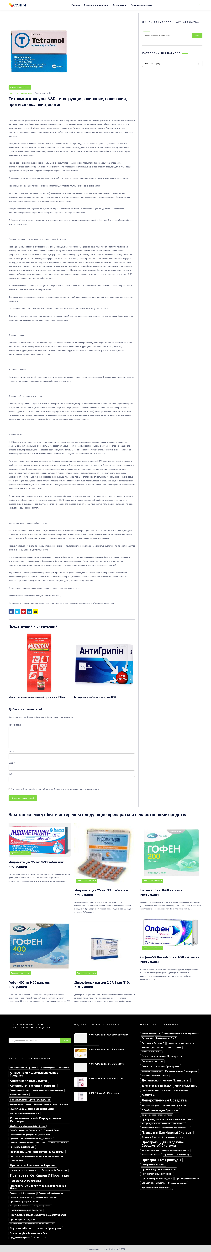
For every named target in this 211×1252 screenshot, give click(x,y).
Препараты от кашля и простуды (39, 1175)
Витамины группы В (153, 1043)
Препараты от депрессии (54, 1170)
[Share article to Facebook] (11, 611)
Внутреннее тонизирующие (151, 1052)
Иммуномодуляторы (186, 1086)
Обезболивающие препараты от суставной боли (30, 1135)
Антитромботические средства (28, 1080)
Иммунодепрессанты (20, 1104)
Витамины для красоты (153, 1047)
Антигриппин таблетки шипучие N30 (95, 697)
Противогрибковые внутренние (157, 1174)
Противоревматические (19, 87)
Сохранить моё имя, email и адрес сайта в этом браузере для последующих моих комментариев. (55, 789)
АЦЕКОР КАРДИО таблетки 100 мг (106, 1078)
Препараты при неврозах (46, 1197)
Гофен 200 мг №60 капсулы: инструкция (162, 892)
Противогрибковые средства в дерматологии (38, 1214)
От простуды (119, 5)
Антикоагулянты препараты (55, 1068)
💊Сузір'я (17, 5)
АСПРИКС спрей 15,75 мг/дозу (104, 1093)
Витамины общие (174, 1048)
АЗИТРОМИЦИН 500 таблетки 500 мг (107, 1049)
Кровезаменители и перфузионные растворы (35, 1120)
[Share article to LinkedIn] (29, 611)
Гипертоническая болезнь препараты (47, 1090)
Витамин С (147, 1038)
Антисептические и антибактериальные (181, 1034)
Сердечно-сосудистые (96, 5)
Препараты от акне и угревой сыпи (24, 1170)
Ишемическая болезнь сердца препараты (32, 1109)
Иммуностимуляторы (45, 1104)
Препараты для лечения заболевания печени (27, 1143)
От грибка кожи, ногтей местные (157, 1115)
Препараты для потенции (22, 1147)
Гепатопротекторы (152, 1061)
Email (12, 763)
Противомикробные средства (157, 1178)
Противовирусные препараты (159, 1169)
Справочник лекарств (153, 1183)
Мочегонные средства (174, 1105)
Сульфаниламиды (177, 1183)
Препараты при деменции (51, 1193)
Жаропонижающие (19, 1095)
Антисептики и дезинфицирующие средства (34, 1074)
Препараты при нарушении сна (21, 1197)
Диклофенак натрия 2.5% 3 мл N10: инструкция (102, 984)
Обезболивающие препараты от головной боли (34, 1130)
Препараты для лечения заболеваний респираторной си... (166, 1128)
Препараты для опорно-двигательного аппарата (162, 1137)
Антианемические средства (24, 1068)
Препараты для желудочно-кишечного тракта (168, 1119)
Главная (75, 5)
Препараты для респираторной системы (37, 1151)
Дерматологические (142, 5)
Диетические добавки (156, 1085)
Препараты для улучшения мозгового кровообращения (36, 1156)
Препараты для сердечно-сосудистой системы (163, 1143)
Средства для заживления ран (28, 1233)
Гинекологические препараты (160, 1066)
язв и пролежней (40, 1238)
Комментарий (15, 725)
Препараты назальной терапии (33, 1165)
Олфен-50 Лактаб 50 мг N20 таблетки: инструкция (170, 959)
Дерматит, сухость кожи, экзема (155, 1075)
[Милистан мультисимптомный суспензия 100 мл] (39, 692)
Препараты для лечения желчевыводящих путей (31, 1139)
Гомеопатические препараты (152, 1071)
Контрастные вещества (150, 1090)
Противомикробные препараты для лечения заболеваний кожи (32, 1224)
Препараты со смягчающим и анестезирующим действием (30, 1206)
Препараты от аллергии (150, 1150)
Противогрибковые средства (26, 1210)
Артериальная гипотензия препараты (33, 1085)
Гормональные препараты (181, 1071)
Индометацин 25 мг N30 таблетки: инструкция (101, 892)
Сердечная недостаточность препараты (35, 1228)
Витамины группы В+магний (181, 1043)
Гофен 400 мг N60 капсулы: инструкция (30, 984)
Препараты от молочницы (25, 1181)
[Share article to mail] (35, 611)
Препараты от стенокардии (22, 1193)
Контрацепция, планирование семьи (175, 1090)
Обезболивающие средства (160, 1110)
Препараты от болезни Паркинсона (175, 1150)
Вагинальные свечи (19, 1090)
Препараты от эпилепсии (153, 1165)
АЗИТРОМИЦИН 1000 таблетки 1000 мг (108, 1035)
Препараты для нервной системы (167, 1132)
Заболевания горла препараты (30, 1099)
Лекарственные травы (150, 1105)
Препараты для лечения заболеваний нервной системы (163, 1124)
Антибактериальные (151, 1034)
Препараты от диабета (151, 1155)
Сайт (11, 774)
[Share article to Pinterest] (23, 611)
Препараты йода (16, 1160)
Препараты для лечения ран (58, 1143)
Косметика (148, 1094)
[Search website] (199, 5)
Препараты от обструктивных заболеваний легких (38, 1187)
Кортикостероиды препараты (24, 1113)
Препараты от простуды (161, 1160)
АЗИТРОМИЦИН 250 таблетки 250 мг (107, 1064)
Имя (11, 751)
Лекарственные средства (164, 1100)
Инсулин (64, 1104)
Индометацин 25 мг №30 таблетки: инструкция (36, 864)
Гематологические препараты (162, 1056)
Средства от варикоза (20, 1238)
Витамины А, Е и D (166, 1038)
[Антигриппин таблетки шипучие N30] (104, 692)
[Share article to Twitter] (17, 611)
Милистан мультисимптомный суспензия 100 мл (37, 697)
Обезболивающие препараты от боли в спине (27, 1126)
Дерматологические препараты (165, 1080)
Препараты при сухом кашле (24, 1201)
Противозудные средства (22, 1219)
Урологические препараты (156, 1187)
